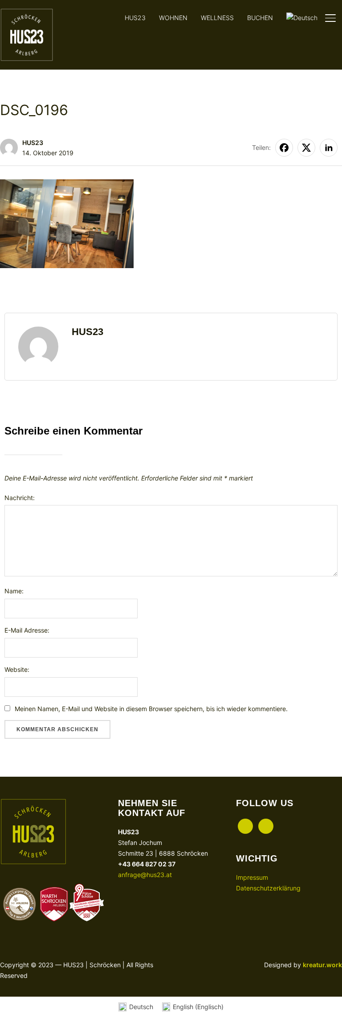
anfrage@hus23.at (145, 874)
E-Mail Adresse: (26, 630)
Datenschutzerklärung (268, 888)
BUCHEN (260, 17)
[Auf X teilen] (306, 148)
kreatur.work (322, 965)
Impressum (252, 877)
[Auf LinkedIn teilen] (329, 148)
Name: (14, 591)
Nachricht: (19, 497)
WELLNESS (217, 17)
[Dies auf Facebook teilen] (284, 148)
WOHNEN (173, 17)
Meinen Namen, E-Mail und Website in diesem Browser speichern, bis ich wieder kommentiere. (151, 708)
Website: (16, 669)
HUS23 (135, 17)
